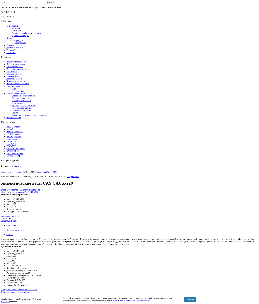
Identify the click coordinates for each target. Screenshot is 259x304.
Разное (15, 113)
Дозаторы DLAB (14, 79)
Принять (190, 300)
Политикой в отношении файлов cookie (131, 301)
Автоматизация (13, 117)
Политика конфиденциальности (26, 33)
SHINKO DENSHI (14, 153)
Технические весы (14, 66)
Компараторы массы (15, 81)
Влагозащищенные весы (17, 69)
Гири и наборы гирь (15, 86)
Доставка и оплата (14, 48)
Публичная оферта (20, 35)
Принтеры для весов (21, 110)
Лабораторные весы (15, 64)
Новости (10, 45)
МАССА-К (11, 144)
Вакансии (16, 31)
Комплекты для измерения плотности (29, 115)
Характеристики (14, 230)
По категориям (19, 43)
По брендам (17, 40)
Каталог (10, 38)
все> (17, 166)
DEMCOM (11, 141)
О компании (12, 26)
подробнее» (73, 176)
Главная (4, 190)
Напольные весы (14, 74)
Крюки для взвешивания (23, 105)
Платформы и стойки (22, 108)
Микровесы (11, 71)
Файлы (9, 234)
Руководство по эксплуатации (15, 292)
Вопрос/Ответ (12, 50)
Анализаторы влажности (17, 83)
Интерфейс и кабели (21, 100)
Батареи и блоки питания (23, 96)
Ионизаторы (17, 103)
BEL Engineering (13, 136)
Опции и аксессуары (16, 93)
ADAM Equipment (14, 131)
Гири (14, 88)
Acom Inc (10, 129)
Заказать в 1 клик (9, 221)
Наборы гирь (18, 91)
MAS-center (11, 139)
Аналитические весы (16, 62)
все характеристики (10, 216)
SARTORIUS (12, 151)
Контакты (11, 52)
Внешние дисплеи (20, 98)
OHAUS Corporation (15, 148)
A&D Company (13, 127)
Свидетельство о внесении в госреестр (19, 289)
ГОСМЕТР (11, 146)
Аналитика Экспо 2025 (46, 172)
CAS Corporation (14, 134)
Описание (11, 225)
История (16, 28)
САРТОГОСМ (13, 156)
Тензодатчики (12, 76)
